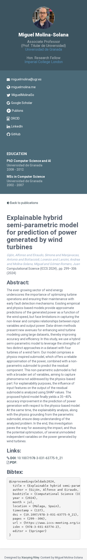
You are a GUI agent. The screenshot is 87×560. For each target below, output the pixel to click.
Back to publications (23, 203)
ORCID (15, 118)
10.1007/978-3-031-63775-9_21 (36, 458)
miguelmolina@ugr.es (26, 79)
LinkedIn (17, 126)
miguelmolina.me (23, 87)
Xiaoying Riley (30, 557)
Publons (17, 110)
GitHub (16, 134)
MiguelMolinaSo (23, 95)
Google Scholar (21, 103)
